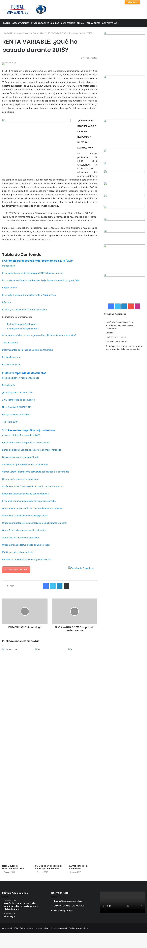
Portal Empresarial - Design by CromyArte (69, 928)
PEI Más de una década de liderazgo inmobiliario (26, 559)
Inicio (6, 33)
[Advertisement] (124, 371)
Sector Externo (10, 287)
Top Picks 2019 (10, 421)
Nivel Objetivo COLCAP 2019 (16, 407)
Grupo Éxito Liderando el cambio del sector (24, 530)
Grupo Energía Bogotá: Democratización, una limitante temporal (34, 523)
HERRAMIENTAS (93, 23)
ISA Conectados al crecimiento (17, 552)
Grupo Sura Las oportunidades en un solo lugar (26, 544)
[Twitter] (53, 586)
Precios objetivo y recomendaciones (20, 377)
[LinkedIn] (59, 586)
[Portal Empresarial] (24, 9)
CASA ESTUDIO (68, 23)
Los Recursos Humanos (116, 337)
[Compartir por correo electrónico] (66, 586)
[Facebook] (46, 586)
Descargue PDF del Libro (16, 570)
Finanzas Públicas (11, 364)
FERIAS (80, 23)
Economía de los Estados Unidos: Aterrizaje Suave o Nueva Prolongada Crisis (41, 280)
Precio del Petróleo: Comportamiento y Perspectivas (29, 295)
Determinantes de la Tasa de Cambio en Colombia (27, 349)
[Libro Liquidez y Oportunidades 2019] (16, 755)
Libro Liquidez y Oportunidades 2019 (13, 867)
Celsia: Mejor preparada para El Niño (20, 457)
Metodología (8, 385)
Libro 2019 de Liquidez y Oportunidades (28, 33)
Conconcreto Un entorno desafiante (20, 479)
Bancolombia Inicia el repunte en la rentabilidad (26, 442)
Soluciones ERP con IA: (116, 341)
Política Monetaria (11, 357)
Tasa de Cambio (10, 342)
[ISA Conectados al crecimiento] (82, 755)
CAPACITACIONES (20, 23)
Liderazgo (110, 333)
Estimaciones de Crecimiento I (23, 324)
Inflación (6, 302)
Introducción (8, 265)
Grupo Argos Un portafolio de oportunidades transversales (32, 508)
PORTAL (6, 23)
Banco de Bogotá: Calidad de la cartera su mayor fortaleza (31, 449)
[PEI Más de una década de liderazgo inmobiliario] (49, 755)
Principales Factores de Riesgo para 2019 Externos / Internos (33, 273)
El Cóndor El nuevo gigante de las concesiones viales (29, 501)
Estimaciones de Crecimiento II (23, 328)
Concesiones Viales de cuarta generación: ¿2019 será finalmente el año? (39, 335)
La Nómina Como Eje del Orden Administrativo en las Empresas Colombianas (120, 325)
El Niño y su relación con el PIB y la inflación (24, 309)
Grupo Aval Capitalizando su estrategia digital (25, 515)
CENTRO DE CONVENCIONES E (45, 23)
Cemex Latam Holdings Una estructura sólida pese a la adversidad (35, 471)
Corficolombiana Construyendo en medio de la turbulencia (32, 486)
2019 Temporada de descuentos (18, 399)
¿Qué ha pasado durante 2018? (17, 392)
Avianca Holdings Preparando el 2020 (21, 435)
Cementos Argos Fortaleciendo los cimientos (25, 464)
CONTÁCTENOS (109, 23)
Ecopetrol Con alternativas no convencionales (25, 493)
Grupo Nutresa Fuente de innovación (20, 537)
